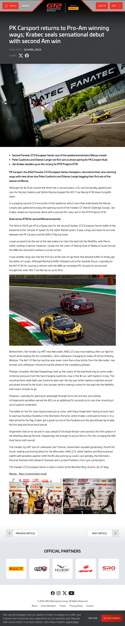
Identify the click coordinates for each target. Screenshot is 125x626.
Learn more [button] (72, 622)
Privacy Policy (76, 605)
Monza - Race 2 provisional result (27, 473)
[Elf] (39, 569)
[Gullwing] (62, 569)
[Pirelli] (16, 569)
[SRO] (109, 569)
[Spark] (86, 569)
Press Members (48, 605)
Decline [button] (92, 618)
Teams (62, 605)
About (35, 605)
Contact (89, 605)
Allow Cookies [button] (112, 618)
